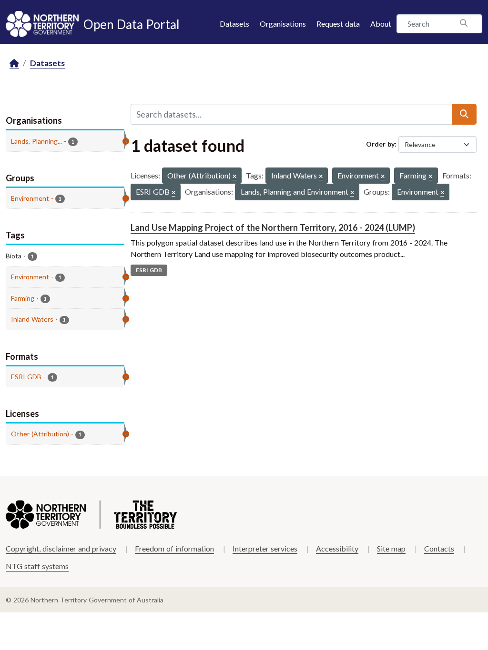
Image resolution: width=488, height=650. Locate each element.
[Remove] (234, 176)
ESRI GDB (149, 270)
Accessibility (337, 548)
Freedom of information (174, 548)
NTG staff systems (37, 566)
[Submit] (464, 114)
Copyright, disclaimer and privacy (61, 548)
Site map (391, 548)
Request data (338, 23)
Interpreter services (265, 548)
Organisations (283, 23)
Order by (380, 144)
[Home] (14, 63)
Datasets (234, 23)
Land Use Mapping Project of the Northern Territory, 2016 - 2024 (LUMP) (273, 227)
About (380, 23)
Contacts (439, 548)
